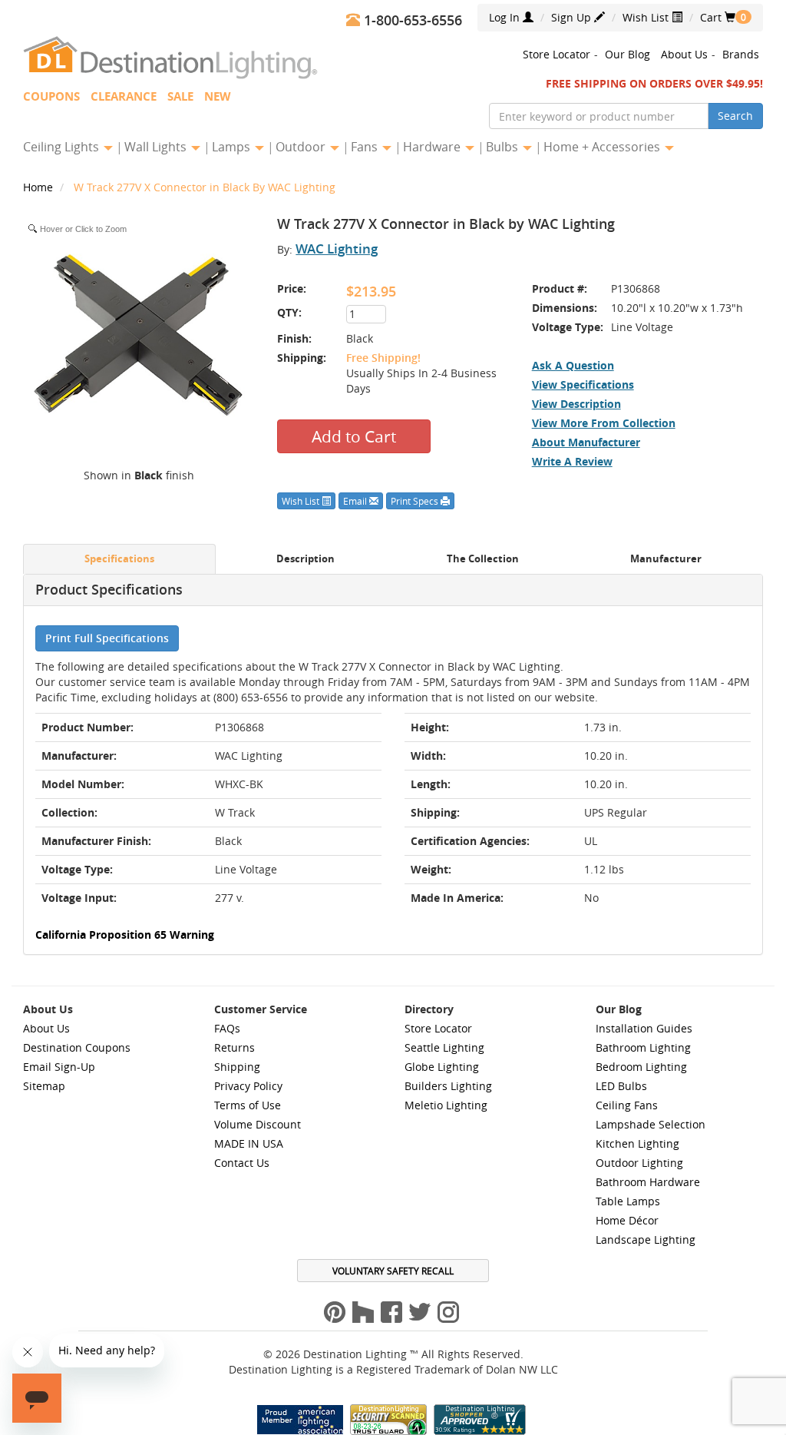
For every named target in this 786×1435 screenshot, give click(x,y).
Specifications (119, 558)
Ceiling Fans (627, 1105)
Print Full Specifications (107, 638)
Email (356, 501)
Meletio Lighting (446, 1105)
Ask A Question (573, 365)
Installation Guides (644, 1028)
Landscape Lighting (645, 1239)
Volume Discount (257, 1124)
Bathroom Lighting (643, 1047)
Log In (506, 17)
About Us (684, 54)
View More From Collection (603, 423)
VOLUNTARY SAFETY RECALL (393, 1270)
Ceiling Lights (62, 146)
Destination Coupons (76, 1047)
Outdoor (302, 146)
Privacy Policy (248, 1086)
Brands (740, 54)
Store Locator (556, 54)
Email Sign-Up (59, 1066)
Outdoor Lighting (639, 1162)
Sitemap (44, 1086)
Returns (234, 1047)
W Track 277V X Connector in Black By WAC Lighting (204, 187)
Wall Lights (157, 146)
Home (39, 187)
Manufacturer (666, 558)
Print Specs (416, 501)
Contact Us (241, 1162)
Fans (366, 146)
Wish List (647, 17)
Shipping (237, 1066)
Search (735, 115)
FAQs (227, 1028)
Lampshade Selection (650, 1124)
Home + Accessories (603, 146)
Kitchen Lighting (637, 1143)
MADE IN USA (248, 1143)
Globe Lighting (442, 1066)
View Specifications (583, 384)
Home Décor (627, 1220)
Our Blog (627, 54)
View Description (576, 403)
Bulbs (503, 146)
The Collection (483, 558)
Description (305, 558)
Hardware (433, 146)
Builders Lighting (448, 1086)
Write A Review (572, 461)
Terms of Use (247, 1105)
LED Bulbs (621, 1086)
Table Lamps (628, 1201)
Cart (717, 17)
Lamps (232, 146)
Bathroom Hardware (648, 1182)
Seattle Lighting (444, 1047)
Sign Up (572, 17)
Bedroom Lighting (641, 1066)
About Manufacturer (586, 442)
